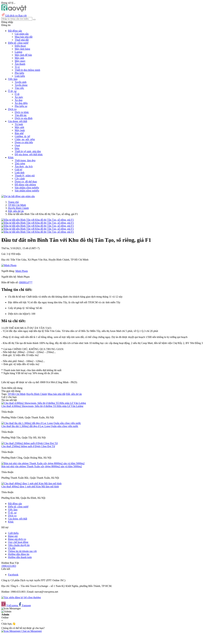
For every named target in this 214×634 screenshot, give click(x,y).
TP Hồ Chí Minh (17, 205)
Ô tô (17, 94)
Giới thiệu (13, 533)
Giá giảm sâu (22, 33)
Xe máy (19, 97)
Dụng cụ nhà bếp (24, 142)
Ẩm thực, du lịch (24, 166)
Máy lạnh (20, 130)
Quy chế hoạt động (18, 542)
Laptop (18, 51)
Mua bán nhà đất (23, 36)
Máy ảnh (19, 57)
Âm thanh (20, 63)
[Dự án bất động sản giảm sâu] (18, 196)
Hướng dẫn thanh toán (20, 557)
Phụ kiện (19, 73)
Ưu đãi (11, 548)
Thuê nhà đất (22, 39)
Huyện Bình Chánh (18, 208)
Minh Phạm (21, 271)
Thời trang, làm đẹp (25, 160)
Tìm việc (19, 88)
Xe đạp (18, 100)
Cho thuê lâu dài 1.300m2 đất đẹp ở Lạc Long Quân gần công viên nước (39, 426)
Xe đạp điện (21, 103)
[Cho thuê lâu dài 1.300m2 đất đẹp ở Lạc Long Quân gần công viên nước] (41, 423)
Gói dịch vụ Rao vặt (16, 15)
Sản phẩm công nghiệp (27, 187)
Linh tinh (19, 172)
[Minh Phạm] (8, 265)
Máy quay (20, 60)
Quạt (17, 145)
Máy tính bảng (22, 48)
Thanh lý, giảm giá (25, 175)
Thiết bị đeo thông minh (27, 70)
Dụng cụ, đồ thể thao (26, 181)
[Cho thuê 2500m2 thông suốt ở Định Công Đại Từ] (29, 443)
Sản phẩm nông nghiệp (27, 190)
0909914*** (25, 282)
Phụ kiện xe (21, 106)
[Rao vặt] (14, 11)
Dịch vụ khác (22, 112)
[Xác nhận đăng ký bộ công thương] (21, 597)
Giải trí (18, 169)
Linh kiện (20, 76)
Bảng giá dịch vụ (17, 539)
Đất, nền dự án (16, 211)
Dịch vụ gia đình (23, 118)
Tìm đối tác (21, 115)
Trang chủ (13, 202)
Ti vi (17, 67)
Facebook (13, 574)
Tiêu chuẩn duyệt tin (19, 545)
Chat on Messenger (31, 631)
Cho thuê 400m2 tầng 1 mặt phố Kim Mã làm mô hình (30, 486)
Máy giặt (19, 127)
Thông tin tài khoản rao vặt (22, 551)
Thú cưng (20, 163)
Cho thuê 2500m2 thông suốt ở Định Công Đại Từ (28, 446)
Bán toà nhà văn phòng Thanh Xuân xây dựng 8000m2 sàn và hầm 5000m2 (41, 466)
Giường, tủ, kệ (22, 136)
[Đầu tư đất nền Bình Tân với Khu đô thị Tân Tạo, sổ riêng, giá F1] (37, 219)
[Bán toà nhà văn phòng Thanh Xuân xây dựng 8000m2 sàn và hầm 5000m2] (43, 463)
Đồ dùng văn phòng (25, 184)
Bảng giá (13, 536)
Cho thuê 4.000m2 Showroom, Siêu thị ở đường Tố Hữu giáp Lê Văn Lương (42, 406)
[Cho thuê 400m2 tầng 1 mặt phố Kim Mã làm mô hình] (31, 483)
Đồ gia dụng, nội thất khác (29, 154)
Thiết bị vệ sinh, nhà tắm (28, 151)
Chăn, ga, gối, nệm (25, 139)
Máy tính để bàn (23, 54)
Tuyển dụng (21, 85)
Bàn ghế (19, 133)
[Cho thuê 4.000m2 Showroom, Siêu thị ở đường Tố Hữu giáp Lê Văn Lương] (43, 403)
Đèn (17, 148)
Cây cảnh (20, 178)
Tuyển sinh (20, 82)
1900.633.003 (8, 565)
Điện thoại (20, 45)
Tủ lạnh (19, 124)
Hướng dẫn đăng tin (18, 554)
